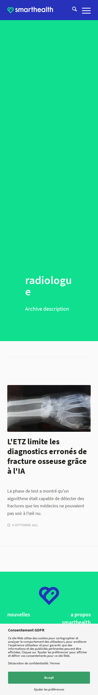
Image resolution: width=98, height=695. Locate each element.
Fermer (55, 663)
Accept (49, 677)
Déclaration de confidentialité (28, 663)
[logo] (30, 10)
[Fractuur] (49, 408)
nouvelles (18, 614)
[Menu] (84, 10)
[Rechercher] (72, 10)
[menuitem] (72, 10)
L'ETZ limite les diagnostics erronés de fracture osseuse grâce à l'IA (47, 456)
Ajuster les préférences (49, 689)
